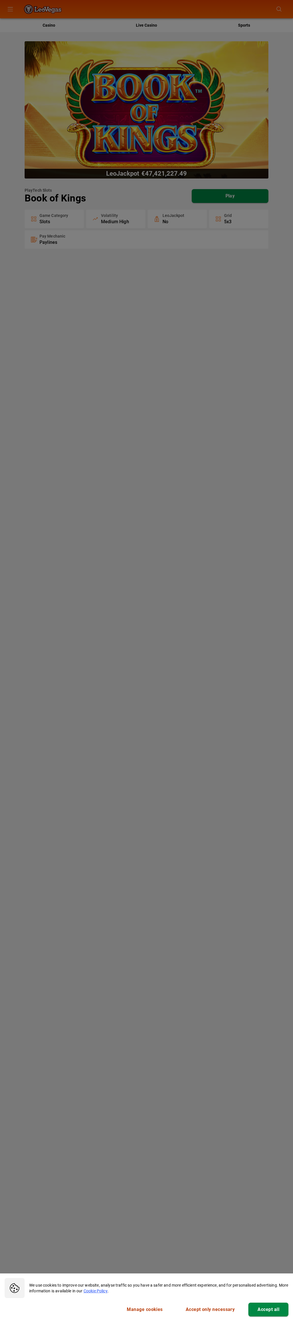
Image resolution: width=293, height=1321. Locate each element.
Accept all (268, 1309)
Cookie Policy (96, 1291)
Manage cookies (145, 1309)
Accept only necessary (210, 1309)
